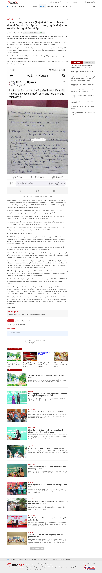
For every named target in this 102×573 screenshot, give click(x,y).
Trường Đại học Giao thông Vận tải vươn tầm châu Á (13, 364)
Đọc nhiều (77, 62)
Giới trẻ (42, 6)
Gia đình (35, 6)
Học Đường (18, 19)
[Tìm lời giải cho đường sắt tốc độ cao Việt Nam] (17, 415)
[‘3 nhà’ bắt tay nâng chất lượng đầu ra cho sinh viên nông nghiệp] (17, 470)
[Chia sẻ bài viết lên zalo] (11, 33)
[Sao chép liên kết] (18, 33)
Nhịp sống (31, 482)
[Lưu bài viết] (21, 33)
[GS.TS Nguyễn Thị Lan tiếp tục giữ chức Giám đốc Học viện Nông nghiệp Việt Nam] (17, 397)
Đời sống (13, 6)
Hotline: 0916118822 (66, 2)
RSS (94, 6)
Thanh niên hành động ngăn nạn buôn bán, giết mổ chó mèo (47, 519)
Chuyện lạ (57, 6)
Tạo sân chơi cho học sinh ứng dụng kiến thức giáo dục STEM (46, 535)
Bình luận (10, 320)
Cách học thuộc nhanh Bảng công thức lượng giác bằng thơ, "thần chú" (81, 66)
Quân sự (65, 6)
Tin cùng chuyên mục (15, 370)
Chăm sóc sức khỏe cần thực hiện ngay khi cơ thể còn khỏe (60, 364)
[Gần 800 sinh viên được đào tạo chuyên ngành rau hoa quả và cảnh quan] (17, 504)
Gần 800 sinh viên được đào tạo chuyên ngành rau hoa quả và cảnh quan (48, 502)
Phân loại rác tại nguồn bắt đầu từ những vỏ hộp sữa (47, 486)
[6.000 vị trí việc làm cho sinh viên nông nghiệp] (17, 451)
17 (91, 67)
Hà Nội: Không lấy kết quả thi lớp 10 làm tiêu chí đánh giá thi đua (27, 314)
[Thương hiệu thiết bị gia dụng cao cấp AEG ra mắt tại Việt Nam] (30, 356)
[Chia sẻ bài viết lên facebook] (8, 33)
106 (76, 85)
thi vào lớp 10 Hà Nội (19, 324)
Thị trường (21, 6)
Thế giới (28, 6)
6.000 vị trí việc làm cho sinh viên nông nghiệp (46, 448)
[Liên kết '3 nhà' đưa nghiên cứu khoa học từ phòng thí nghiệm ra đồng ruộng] (17, 433)
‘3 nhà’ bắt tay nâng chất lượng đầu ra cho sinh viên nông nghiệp (47, 467)
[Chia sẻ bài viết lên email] (15, 33)
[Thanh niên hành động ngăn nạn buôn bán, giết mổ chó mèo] (17, 521)
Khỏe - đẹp (50, 6)
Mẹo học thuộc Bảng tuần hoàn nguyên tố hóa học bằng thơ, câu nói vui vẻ (82, 90)
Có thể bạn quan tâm (14, 348)
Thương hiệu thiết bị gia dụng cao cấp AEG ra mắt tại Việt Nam (29, 364)
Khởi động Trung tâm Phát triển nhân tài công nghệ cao (44, 364)
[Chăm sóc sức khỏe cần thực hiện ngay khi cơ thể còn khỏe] (61, 356)
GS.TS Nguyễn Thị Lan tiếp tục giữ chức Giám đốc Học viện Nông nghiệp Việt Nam (47, 395)
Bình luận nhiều (89, 62)
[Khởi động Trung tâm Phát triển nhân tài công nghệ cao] (45, 356)
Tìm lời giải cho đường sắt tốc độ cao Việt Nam (46, 412)
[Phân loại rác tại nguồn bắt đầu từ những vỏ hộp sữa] (17, 488)
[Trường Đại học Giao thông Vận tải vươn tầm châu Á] (14, 356)
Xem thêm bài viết (37, 548)
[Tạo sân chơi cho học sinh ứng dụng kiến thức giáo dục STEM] (17, 538)
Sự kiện (72, 6)
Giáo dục (30, 373)
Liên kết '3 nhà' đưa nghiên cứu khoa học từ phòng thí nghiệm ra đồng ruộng (45, 431)
